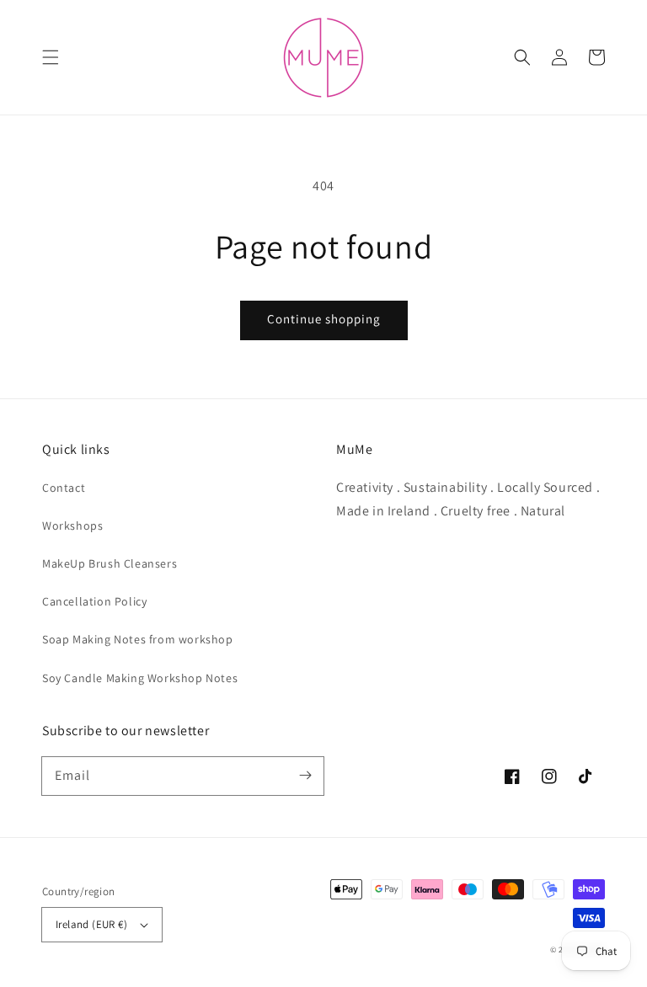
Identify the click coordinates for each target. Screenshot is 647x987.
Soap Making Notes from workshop (137, 639)
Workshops (72, 525)
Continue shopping (324, 319)
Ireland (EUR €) (91, 924)
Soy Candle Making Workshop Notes (140, 678)
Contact (63, 487)
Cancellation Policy (94, 601)
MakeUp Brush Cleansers (109, 563)
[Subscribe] (305, 775)
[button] (50, 57)
